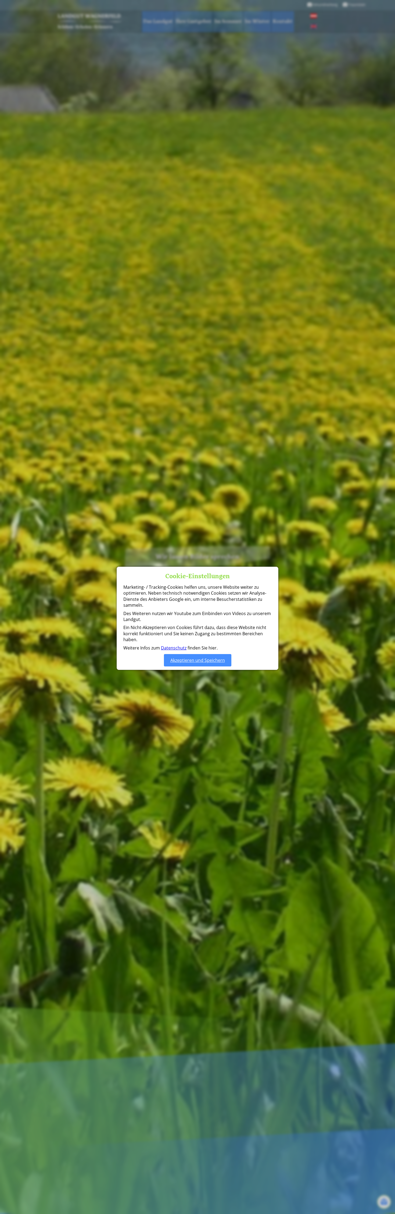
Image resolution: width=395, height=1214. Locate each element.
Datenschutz (173, 648)
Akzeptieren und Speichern (197, 660)
